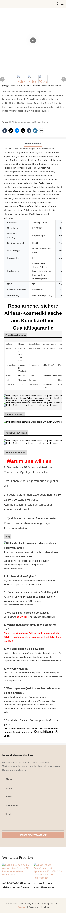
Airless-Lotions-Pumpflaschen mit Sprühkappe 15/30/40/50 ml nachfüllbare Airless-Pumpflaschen (48, 885)
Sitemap (21, 907)
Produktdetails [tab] (33, 143)
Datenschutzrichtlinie (39, 907)
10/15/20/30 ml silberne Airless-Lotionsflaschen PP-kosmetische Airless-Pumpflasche (16, 885)
